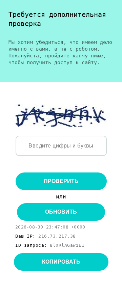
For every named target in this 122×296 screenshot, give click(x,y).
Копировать (61, 262)
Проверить (61, 181)
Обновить (61, 212)
